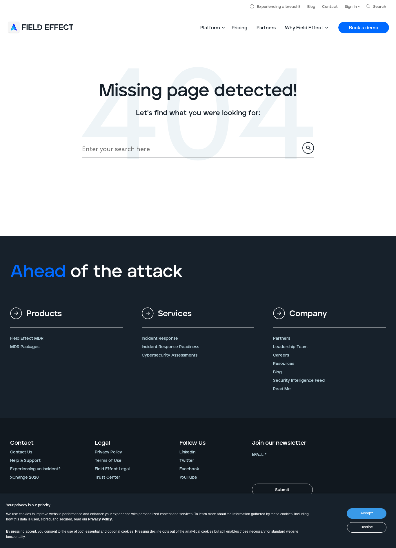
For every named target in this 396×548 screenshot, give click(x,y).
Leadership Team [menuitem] (290, 347)
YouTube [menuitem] (188, 477)
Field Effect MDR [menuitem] (26, 339)
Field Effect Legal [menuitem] (112, 469)
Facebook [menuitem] (189, 469)
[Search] (308, 148)
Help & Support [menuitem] (25, 461)
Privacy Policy (100, 519)
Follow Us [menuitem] (192, 443)
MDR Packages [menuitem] (24, 347)
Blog (311, 7)
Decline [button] (367, 527)
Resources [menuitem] (283, 364)
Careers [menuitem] (281, 355)
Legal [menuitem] (102, 443)
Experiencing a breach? (278, 7)
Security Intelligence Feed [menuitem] (299, 381)
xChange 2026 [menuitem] (24, 477)
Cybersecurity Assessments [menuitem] (169, 355)
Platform (210, 28)
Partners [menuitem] (281, 339)
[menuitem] (66, 318)
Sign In (351, 7)
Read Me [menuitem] (282, 389)
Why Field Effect (304, 28)
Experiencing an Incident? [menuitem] (35, 469)
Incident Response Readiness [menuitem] (170, 347)
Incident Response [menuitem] (160, 339)
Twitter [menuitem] (186, 461)
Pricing (239, 28)
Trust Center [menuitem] (107, 477)
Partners (266, 28)
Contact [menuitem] (22, 443)
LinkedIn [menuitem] (187, 452)
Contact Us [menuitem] (21, 452)
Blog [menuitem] (277, 372)
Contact (330, 7)
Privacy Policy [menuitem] (108, 452)
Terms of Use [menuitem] (108, 461)
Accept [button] (366, 513)
